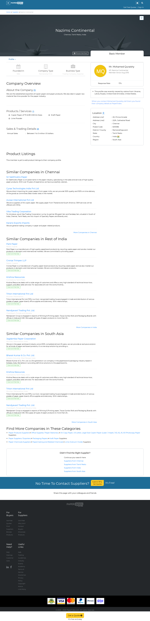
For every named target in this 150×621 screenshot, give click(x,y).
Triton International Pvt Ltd (19, 294)
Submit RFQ (97, 483)
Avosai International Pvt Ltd (20, 200)
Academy (21, 566)
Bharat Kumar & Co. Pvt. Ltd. (20, 355)
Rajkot (8, 263)
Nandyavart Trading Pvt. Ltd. (20, 310)
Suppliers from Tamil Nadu (75, 464)
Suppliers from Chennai (73, 461)
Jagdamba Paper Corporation (21, 339)
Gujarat (14, 247)
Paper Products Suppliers (19, 433)
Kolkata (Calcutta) (13, 358)
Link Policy (22, 589)
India (26, 341)
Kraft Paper (58, 438)
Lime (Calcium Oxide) (78, 442)
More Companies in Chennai (85, 232)
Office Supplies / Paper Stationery (45, 433)
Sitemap (9, 555)
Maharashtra (18, 297)
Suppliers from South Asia (74, 471)
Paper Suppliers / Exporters (20, 438)
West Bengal (26, 358)
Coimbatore (11, 280)
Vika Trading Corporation (18, 211)
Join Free (21, 520)
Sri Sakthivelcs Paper (16, 177)
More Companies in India (86, 327)
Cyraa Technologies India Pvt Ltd (22, 188)
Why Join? (21, 523)
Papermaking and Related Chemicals (47, 442)
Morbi (8, 247)
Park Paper (11, 244)
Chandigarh (10, 313)
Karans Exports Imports (18, 223)
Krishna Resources (15, 277)
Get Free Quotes (129, 7)
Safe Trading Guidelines (22, 555)
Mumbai (9, 297)
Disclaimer (22, 575)
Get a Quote (74, 615)
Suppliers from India (72, 468)
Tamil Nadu (20, 280)
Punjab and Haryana (24, 313)
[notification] (137, 3)
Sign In (141, 7)
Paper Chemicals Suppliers (20, 442)
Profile (11, 59)
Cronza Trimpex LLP (16, 260)
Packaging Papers (40, 438)
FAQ (7, 552)
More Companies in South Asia (84, 422)
